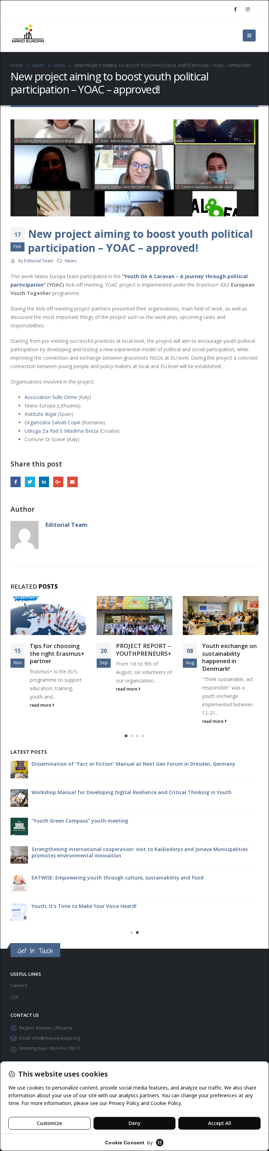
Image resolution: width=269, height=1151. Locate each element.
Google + (58, 482)
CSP (15, 997)
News (71, 261)
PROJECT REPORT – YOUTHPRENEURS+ (143, 650)
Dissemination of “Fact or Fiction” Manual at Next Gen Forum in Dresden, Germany (133, 763)
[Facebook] (235, 9)
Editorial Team (39, 261)
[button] (126, 736)
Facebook (16, 482)
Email (72, 482)
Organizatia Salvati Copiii (52, 422)
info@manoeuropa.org (56, 1038)
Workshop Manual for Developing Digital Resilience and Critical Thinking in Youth (132, 792)
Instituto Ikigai (40, 414)
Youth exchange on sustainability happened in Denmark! (229, 657)
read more (41, 705)
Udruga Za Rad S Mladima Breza (61, 430)
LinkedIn (44, 482)
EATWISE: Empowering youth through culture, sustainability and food (118, 877)
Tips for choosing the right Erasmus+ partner (57, 653)
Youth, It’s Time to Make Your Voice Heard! (84, 906)
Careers (19, 985)
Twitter (30, 482)
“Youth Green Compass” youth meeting (80, 820)
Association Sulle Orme (51, 397)
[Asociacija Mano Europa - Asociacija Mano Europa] (28, 35)
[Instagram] (247, 9)
